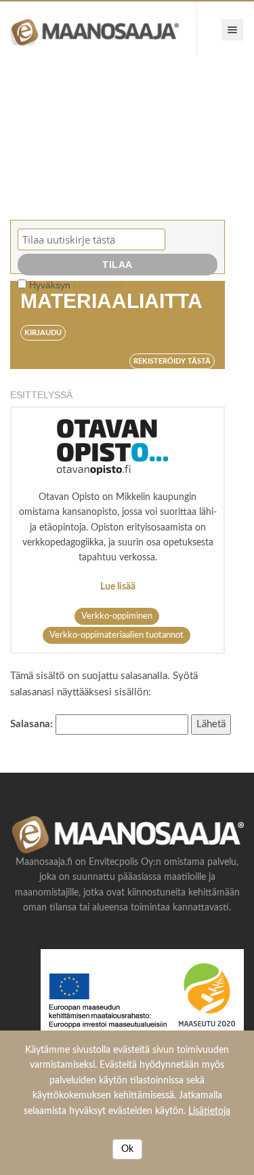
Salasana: (33, 724)
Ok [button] (127, 1149)
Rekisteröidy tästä (172, 361)
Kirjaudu (43, 332)
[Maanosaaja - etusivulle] (98, 29)
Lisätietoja (209, 1111)
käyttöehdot (98, 285)
